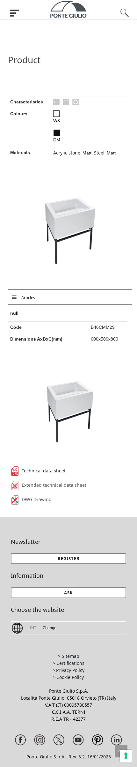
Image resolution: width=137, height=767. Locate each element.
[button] (68, 592)
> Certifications (68, 663)
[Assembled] (56, 102)
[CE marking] (66, 102)
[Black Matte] (57, 133)
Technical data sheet (44, 471)
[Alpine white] (56, 113)
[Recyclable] (75, 102)
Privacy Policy (70, 670)
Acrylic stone (66, 153)
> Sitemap (68, 656)
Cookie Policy (70, 677)
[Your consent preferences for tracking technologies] (126, 756)
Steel (99, 153)
